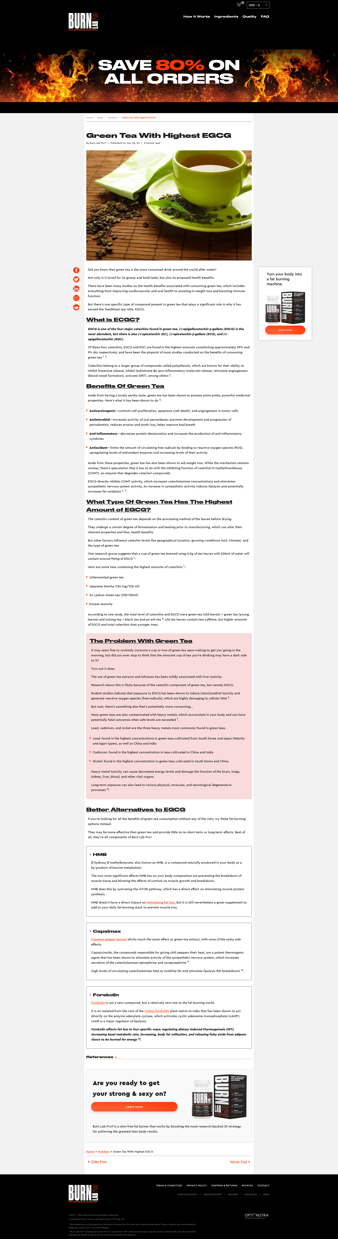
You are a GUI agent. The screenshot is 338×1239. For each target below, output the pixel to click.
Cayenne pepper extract (109, 939)
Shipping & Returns (224, 1185)
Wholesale (250, 1194)
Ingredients (226, 16)
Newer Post (238, 1161)
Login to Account (187, 1194)
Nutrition (112, 117)
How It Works (196, 16)
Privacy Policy (197, 1185)
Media (266, 1194)
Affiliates (233, 1194)
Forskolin (98, 1002)
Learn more (285, 330)
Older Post (99, 1161)
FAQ (265, 16)
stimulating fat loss (161, 902)
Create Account (212, 1194)
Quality (249, 16)
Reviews (247, 1185)
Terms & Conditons (169, 1185)
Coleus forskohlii (157, 1011)
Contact (263, 1185)
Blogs (100, 117)
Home (89, 117)
